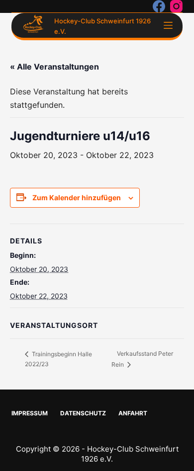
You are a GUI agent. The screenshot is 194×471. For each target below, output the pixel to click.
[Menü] (168, 25)
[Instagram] (176, 6)
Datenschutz (83, 413)
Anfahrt (132, 413)
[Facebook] (159, 6)
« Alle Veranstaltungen (54, 67)
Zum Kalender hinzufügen (76, 197)
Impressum (29, 413)
